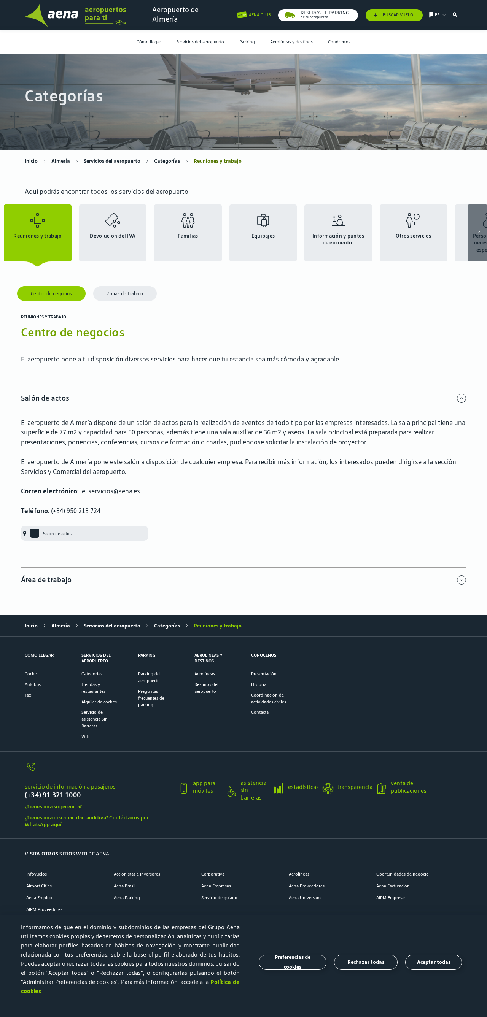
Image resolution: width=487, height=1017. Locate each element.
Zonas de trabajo (125, 293)
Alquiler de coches (99, 702)
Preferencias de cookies (292, 962)
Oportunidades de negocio (402, 874)
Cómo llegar (149, 41)
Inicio (31, 161)
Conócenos (339, 41)
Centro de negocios (51, 293)
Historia (258, 684)
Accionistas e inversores (137, 874)
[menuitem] (149, 42)
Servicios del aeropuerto (200, 41)
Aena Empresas (216, 886)
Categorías (167, 161)
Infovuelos (36, 874)
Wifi (85, 736)
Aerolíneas (204, 673)
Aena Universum (305, 897)
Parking (247, 41)
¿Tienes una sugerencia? (53, 806)
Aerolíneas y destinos (291, 41)
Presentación (264, 673)
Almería (60, 161)
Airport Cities (39, 886)
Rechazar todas (365, 962)
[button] (141, 15)
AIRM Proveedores (44, 909)
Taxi (28, 695)
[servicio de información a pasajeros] (98, 770)
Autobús (33, 684)
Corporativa (212, 874)
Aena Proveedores (307, 886)
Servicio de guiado (219, 897)
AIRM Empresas (391, 897)
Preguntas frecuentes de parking (151, 698)
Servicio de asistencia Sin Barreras (94, 719)
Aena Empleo (39, 897)
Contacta (260, 712)
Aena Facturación (393, 886)
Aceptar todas (433, 962)
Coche (31, 673)
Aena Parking (127, 897)
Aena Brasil (124, 886)
